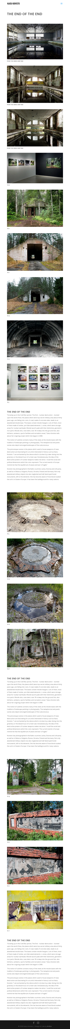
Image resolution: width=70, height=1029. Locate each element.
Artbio (49, 1026)
